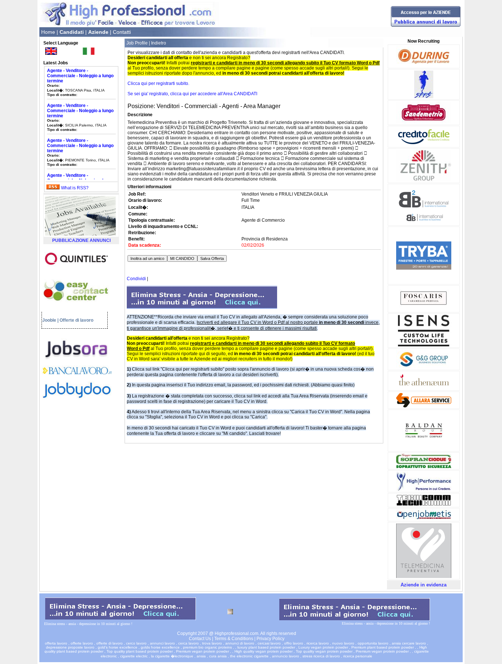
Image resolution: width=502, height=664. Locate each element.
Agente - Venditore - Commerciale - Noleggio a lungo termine (80, 69)
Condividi (136, 278)
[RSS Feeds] (53, 187)
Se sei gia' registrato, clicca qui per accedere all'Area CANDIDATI (192, 93)
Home (48, 32)
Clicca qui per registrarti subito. (158, 83)
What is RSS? (75, 187)
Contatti (122, 32)
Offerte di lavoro (76, 320)
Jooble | (50, 320)
